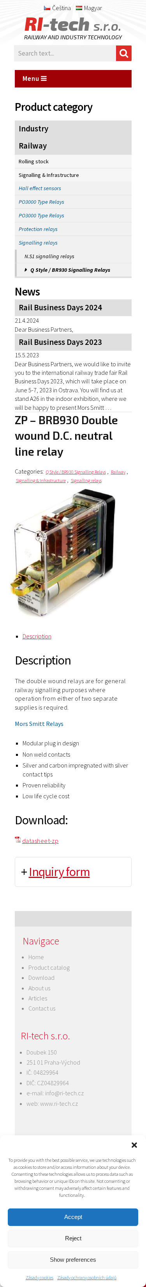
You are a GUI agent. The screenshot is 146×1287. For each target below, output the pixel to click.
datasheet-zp (40, 841)
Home (36, 957)
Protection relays (38, 229)
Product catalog (49, 967)
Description (37, 636)
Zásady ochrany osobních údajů (86, 1277)
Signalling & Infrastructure (49, 174)
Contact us (41, 1008)
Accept (73, 1217)
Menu (32, 78)
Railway (33, 146)
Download (41, 977)
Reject (73, 1238)
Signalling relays (38, 242)
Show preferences (73, 1259)
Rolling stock (34, 161)
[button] (134, 1145)
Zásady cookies (39, 1277)
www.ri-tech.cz (59, 1103)
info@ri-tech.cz (64, 1093)
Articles (37, 998)
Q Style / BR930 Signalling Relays (70, 269)
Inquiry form (59, 872)
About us (39, 988)
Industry (33, 129)
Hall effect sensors (40, 188)
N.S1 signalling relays (49, 256)
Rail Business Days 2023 (60, 342)
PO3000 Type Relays (41, 201)
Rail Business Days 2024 (60, 308)
